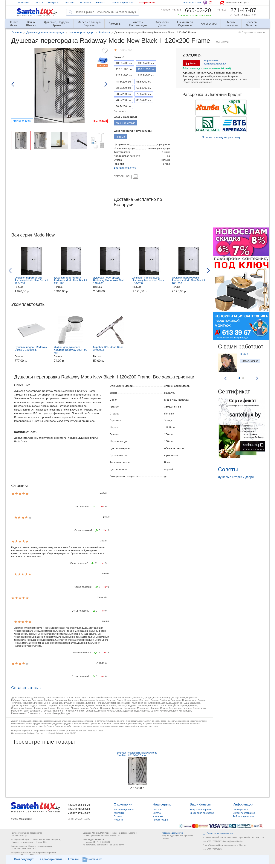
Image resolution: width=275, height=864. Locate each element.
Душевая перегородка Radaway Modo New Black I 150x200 (149, 280)
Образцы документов (172, 833)
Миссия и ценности (124, 809)
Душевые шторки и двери (236, 477)
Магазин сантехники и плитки (35, 15)
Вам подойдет (23, 859)
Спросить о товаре (253, 32)
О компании (23, 2)
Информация (243, 804)
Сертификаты (240, 809)
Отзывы (73, 859)
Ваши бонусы (200, 804)
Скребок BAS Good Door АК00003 (108, 348)
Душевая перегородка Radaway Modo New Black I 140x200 (109, 280)
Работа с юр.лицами (122, 2)
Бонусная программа (201, 809)
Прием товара (160, 819)
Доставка (69, 2)
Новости (118, 819)
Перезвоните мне (191, 2)
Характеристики (51, 859)
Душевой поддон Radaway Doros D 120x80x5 (31, 348)
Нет (103, 506)
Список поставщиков (244, 813)
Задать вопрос (250, 361)
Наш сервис (162, 804)
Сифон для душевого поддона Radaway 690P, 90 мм (70, 349)
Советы (228, 469)
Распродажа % (147, 2)
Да (94, 506)
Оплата (39, 2)
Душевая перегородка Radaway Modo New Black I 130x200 (70, 280)
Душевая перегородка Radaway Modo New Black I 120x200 (31, 280)
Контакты (101, 2)
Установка (85, 2)
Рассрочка (53, 2)
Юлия (244, 354)
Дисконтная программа (202, 813)
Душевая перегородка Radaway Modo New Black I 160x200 (188, 280)
